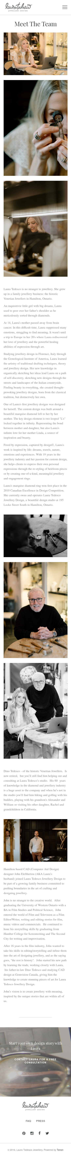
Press (40, 1121)
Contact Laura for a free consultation (35, 1061)
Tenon (60, 1149)
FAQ (28, 1121)
